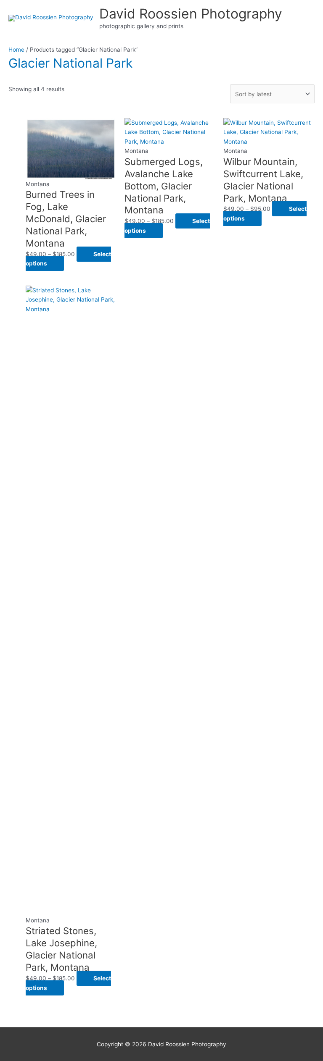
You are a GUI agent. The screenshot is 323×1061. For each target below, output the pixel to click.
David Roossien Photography (190, 13)
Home (16, 49)
